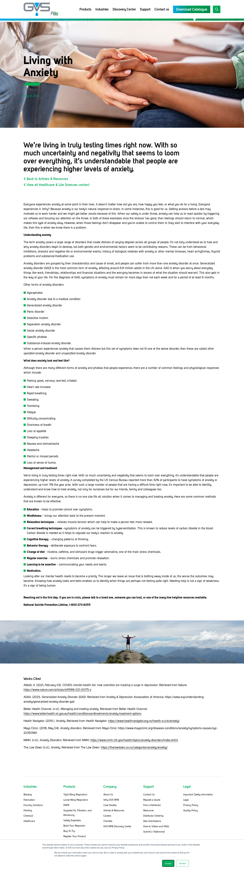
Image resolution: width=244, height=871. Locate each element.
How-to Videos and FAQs (156, 826)
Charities (107, 821)
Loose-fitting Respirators (75, 799)
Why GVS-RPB (111, 799)
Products (85, 9)
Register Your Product (74, 836)
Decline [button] (182, 863)
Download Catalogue (191, 9)
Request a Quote (151, 799)
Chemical (28, 815)
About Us (108, 794)
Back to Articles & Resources (47, 179)
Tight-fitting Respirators (75, 794)
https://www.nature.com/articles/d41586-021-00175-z (57, 690)
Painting (28, 810)
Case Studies (110, 805)
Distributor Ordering (153, 815)
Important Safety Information (198, 794)
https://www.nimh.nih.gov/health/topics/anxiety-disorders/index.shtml (134, 740)
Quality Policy (190, 810)
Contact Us (149, 794)
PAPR (66, 805)
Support (145, 9)
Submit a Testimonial (154, 831)
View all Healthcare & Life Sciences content (57, 185)
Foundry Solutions (33, 805)
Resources (148, 810)
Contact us (162, 9)
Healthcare (29, 821)
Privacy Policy (190, 805)
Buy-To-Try (69, 831)
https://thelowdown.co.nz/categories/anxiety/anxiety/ (134, 747)
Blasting (28, 794)
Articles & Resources (113, 810)
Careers (107, 815)
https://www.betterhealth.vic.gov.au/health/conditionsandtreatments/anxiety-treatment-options (82, 713)
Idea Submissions (152, 821)
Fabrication (29, 799)
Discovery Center (124, 9)
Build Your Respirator (74, 825)
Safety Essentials (72, 820)
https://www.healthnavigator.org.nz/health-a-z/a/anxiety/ (144, 721)
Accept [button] (168, 863)
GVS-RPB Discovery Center (117, 826)
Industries (102, 9)
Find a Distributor (152, 805)
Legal (186, 799)
